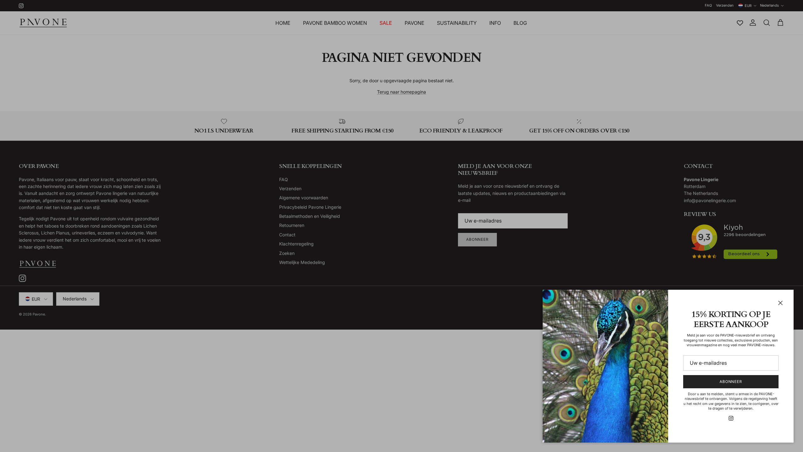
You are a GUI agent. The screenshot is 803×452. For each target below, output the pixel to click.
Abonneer (731, 381)
